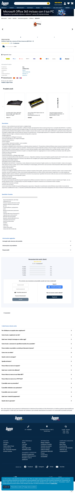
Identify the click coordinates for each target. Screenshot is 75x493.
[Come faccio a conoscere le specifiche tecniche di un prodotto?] (71, 344)
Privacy (43, 453)
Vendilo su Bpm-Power (7, 82)
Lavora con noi (7, 448)
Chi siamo (5, 442)
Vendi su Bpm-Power (8, 446)
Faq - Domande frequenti (9, 449)
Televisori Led (63, 449)
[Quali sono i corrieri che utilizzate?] (71, 370)
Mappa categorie (45, 442)
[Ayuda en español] (14, 78)
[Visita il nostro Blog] (19, 418)
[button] (2, 29)
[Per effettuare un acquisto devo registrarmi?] (71, 330)
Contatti (5, 444)
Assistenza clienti (26, 449)
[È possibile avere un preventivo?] (71, 383)
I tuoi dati (24, 444)
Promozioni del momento (66, 448)
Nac (23, 67)
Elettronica (3, 7)
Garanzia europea (45, 448)
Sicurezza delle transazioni (29, 456)
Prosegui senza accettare (29, 487)
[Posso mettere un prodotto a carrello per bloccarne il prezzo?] (71, 348)
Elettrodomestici (20, 7)
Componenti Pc (63, 451)
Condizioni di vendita (46, 444)
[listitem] (14, 106)
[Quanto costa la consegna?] (71, 357)
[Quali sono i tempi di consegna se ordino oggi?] (71, 339)
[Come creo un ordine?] (71, 352)
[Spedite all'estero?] (71, 361)
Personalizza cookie (16, 487)
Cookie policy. (54, 483)
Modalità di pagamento (28, 454)
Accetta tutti (6, 487)
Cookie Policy (44, 455)
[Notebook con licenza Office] (37, 12)
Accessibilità (44, 456)
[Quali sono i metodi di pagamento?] (71, 396)
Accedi (23, 442)
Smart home (29, 7)
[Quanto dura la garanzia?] (71, 401)
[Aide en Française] (20, 78)
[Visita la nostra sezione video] (55, 418)
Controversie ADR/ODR (47, 451)
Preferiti (24, 446)
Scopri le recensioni (58, 4)
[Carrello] (72, 4)
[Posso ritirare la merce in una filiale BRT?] (71, 374)
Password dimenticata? (20, 295)
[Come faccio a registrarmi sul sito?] (71, 335)
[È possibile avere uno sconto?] (71, 392)
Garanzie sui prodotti (46, 446)
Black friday (63, 444)
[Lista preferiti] (68, 4)
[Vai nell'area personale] (65, 3)
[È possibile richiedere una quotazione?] (71, 388)
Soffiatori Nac (25, 68)
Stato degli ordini (26, 448)
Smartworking (63, 446)
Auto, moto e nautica (57, 7)
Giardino (38, 7)
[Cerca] (48, 3)
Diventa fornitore (7, 451)
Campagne (62, 442)
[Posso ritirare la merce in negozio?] (71, 366)
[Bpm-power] (5, 3)
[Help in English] (17, 78)
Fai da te (11, 7)
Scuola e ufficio (46, 7)
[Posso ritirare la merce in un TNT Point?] (71, 379)
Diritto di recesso (45, 449)
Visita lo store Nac (5, 39)
